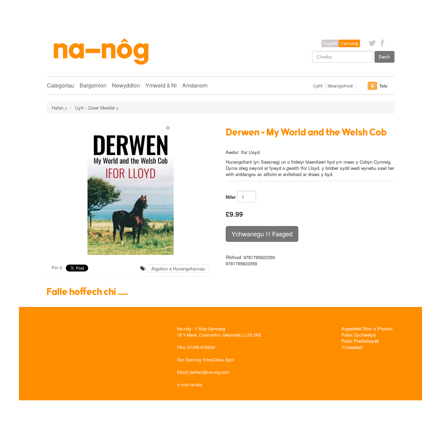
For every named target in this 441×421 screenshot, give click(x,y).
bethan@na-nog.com (209, 372)
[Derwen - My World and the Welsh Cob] (131, 188)
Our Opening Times (195, 359)
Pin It (57, 267)
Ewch (384, 57)
